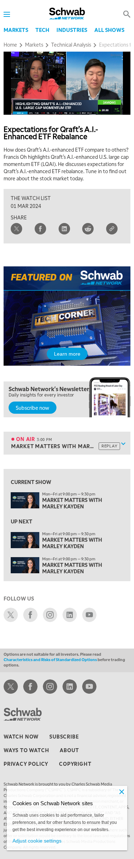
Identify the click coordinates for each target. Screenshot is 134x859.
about (69, 750)
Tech (42, 30)
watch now (21, 736)
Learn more (67, 354)
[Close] (121, 791)
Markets (16, 30)
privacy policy (26, 763)
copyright (75, 763)
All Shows (109, 30)
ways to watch (26, 750)
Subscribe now (32, 407)
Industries (71, 30)
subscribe (64, 736)
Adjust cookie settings (37, 841)
